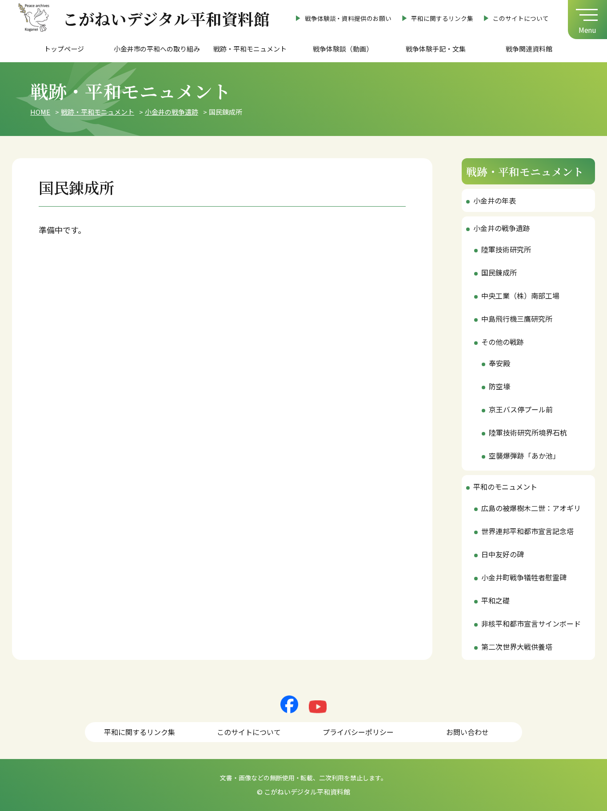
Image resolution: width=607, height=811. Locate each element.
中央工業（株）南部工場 (520, 295)
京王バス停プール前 (521, 409)
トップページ (64, 48)
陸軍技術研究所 (506, 249)
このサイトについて (521, 18)
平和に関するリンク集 (442, 18)
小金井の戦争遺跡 (501, 228)
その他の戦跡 (502, 341)
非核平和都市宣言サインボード (531, 623)
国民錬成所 (499, 272)
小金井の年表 (494, 200)
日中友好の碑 (502, 554)
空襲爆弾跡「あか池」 (524, 455)
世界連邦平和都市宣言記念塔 (527, 531)
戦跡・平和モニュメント (250, 48)
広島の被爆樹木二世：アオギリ (531, 508)
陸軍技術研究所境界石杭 (528, 432)
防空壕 (499, 386)
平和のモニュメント (505, 486)
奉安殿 (499, 363)
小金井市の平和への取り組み (157, 48)
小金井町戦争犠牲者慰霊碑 (524, 577)
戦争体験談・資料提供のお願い (348, 18)
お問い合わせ (467, 732)
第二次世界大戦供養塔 (516, 646)
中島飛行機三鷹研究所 (516, 318)
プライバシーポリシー (358, 732)
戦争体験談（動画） (343, 48)
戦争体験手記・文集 (436, 48)
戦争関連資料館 (529, 48)
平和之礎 (495, 600)
